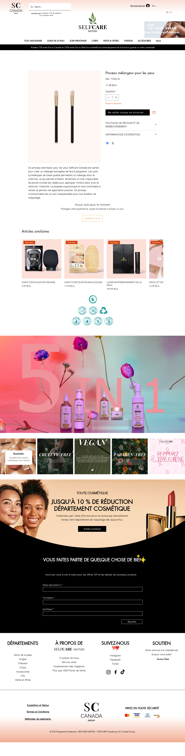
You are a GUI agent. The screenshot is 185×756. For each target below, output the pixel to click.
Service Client (163, 639)
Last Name (47, 590)
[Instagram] (108, 653)
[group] (92, 246)
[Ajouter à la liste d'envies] (154, 112)
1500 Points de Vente (74, 651)
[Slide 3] (169, 31)
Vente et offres (23, 660)
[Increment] (116, 97)
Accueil (32, 60)
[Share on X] (113, 143)
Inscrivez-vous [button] (36, 13)
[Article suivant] (159, 239)
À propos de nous (69, 638)
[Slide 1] (167, 31)
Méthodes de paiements (38, 699)
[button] (171, 12)
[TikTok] (122, 653)
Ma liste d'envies (137, 5)
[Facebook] (115, 653)
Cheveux (23, 644)
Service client (69, 642)
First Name (48, 579)
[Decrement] (108, 97)
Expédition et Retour (38, 686)
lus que (58, 651)
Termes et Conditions (37, 692)
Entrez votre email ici (52, 566)
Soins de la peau (23, 635)
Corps (23, 648)
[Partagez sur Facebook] (107, 143)
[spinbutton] (112, 97)
